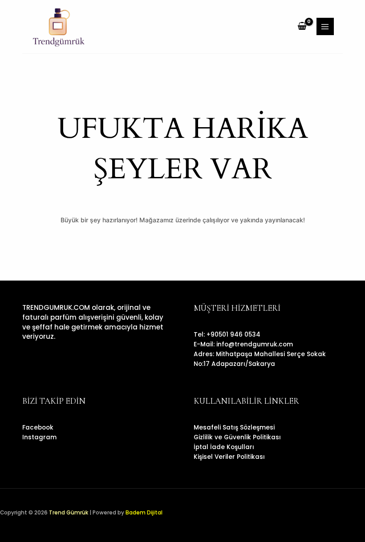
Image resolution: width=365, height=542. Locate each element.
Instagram (39, 437)
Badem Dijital (144, 512)
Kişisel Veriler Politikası (229, 457)
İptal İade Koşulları (224, 447)
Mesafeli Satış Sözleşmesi (234, 427)
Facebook (37, 427)
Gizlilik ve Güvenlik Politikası (237, 437)
